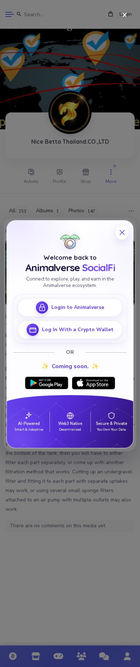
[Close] (124, 15)
